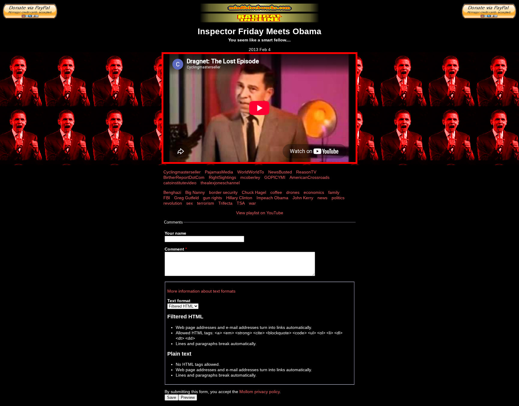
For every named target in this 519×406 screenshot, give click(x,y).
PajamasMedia (219, 172)
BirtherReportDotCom (184, 177)
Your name (175, 233)
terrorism (205, 203)
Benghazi (172, 192)
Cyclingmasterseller (182, 172)
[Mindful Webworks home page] (259, 8)
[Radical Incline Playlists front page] (259, 18)
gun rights (212, 197)
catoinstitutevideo (179, 182)
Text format (178, 300)
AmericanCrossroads (309, 177)
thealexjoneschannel (220, 182)
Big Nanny (195, 192)
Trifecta (225, 203)
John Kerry (303, 197)
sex (189, 203)
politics (338, 197)
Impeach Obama (272, 197)
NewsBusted (280, 172)
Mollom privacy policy (259, 391)
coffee (276, 192)
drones (292, 192)
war (252, 203)
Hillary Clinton (239, 197)
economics (314, 192)
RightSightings (222, 177)
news (322, 197)
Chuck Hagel (254, 192)
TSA (241, 203)
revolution (172, 203)
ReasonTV (306, 172)
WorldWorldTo (250, 172)
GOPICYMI (274, 177)
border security (223, 192)
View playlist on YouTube (259, 212)
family (333, 192)
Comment (176, 249)
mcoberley (250, 177)
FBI (166, 197)
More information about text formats (201, 291)
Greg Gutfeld (186, 197)
